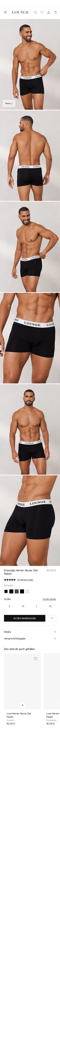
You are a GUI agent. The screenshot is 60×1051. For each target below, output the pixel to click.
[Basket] (55, 12)
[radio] (9, 606)
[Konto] (48, 12)
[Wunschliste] (42, 12)
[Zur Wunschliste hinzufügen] (52, 618)
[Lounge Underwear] (20, 12)
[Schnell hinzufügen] (22, 705)
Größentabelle (49, 599)
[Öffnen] (5, 12)
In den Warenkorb (25, 618)
